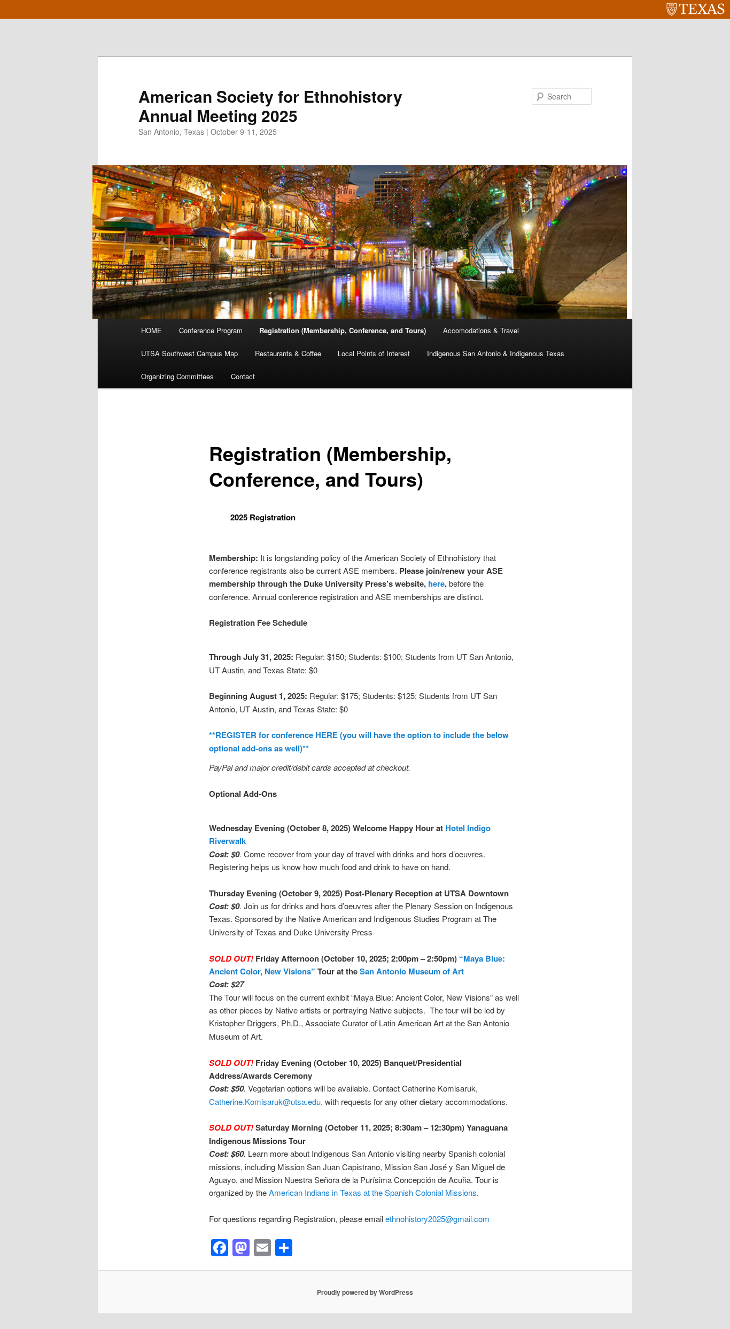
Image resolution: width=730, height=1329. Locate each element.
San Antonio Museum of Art (412, 971)
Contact (243, 376)
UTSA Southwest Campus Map (189, 353)
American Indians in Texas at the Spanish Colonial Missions (373, 1192)
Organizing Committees (177, 376)
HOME (151, 330)
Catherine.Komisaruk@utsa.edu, (267, 1101)
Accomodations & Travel (481, 330)
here (436, 583)
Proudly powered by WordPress (365, 1292)
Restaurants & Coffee (288, 353)
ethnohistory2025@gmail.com (437, 1218)
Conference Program (211, 330)
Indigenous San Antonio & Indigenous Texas (495, 353)
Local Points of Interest (374, 353)
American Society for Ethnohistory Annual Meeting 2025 (270, 105)
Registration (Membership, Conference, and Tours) (342, 330)
